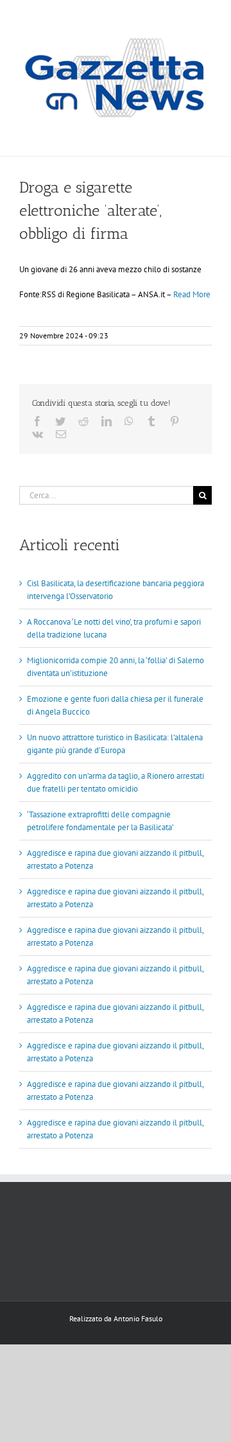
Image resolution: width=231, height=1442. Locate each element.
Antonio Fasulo (138, 1318)
